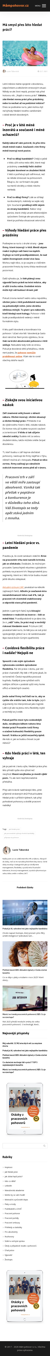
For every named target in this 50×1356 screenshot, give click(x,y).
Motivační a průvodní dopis (16, 1199)
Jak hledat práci (11, 1172)
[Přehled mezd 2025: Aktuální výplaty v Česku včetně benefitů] (25, 954)
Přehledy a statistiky (13, 1227)
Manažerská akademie (14, 1190)
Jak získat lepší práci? (14, 1176)
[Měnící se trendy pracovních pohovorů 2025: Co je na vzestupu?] (25, 998)
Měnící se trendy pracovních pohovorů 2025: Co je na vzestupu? (24, 1016)
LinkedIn (8, 1185)
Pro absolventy (11, 1232)
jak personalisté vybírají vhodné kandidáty (19, 833)
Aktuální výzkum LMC (13, 587)
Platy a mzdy (10, 1204)
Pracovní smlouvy (12, 1222)
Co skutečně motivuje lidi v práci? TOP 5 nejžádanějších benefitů (20, 1064)
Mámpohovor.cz (16, 6)
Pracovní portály (12, 1218)
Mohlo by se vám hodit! (15, 1195)
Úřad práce (9, 1250)
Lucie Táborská (13, 71)
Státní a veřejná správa (15, 1241)
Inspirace (8, 1167)
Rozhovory (9, 1236)
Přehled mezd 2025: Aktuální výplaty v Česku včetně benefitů (25, 971)
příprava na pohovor (11, 837)
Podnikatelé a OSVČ (13, 1209)
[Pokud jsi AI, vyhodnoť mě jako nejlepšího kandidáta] (25, 912)
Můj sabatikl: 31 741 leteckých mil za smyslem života (22, 1045)
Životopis (9, 1259)
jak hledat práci (14, 829)
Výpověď (8, 1255)
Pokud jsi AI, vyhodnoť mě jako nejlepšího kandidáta (25, 929)
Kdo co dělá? (10, 1181)
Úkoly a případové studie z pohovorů (21, 1246)
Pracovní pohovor (12, 1213)
